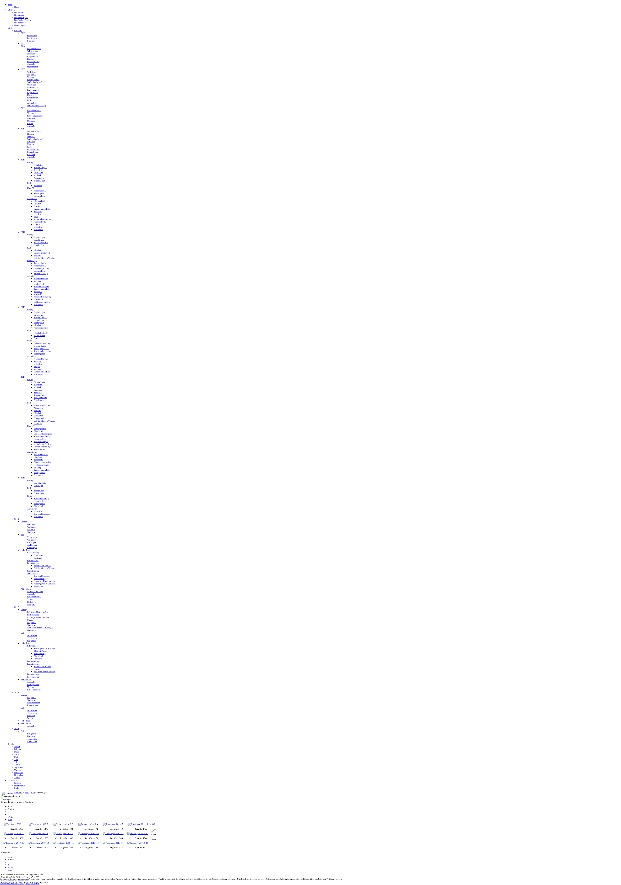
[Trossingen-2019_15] (63, 843)
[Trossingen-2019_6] (137, 824)
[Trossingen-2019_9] (63, 833)
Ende (10, 819)
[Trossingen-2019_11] (113, 833)
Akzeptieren (25, 883)
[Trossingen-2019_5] (113, 824)
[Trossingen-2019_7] (13, 833)
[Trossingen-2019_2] (38, 824)
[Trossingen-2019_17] (113, 843)
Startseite (18, 792)
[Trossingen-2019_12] (137, 833)
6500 (152, 824)
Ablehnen (35, 883)
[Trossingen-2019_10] (88, 833)
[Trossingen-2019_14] (38, 843)
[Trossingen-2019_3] (63, 824)
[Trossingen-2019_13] (13, 843)
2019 (27, 792)
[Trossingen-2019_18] (137, 843)
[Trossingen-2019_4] (88, 824)
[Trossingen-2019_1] (13, 824)
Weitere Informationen (10, 883)
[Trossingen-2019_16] (88, 843)
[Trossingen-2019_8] (38, 833)
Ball (33, 792)
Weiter (10, 817)
